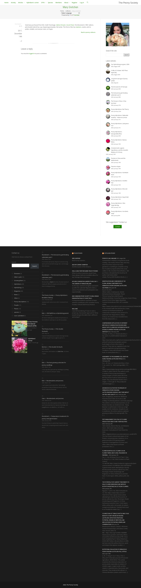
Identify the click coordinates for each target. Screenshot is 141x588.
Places (16, 309)
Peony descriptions (20, 302)
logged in (32, 53)
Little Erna (60, 351)
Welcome (75, 308)
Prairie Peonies (78, 253)
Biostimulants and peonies (55, 381)
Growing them (18, 280)
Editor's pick (18, 277)
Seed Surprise (76, 258)
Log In (82, 3)
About (66, 3)
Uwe (43, 398)
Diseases (17, 273)
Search (14, 262)
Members (58, 3)
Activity (13, 3)
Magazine (17, 291)
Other (16, 298)
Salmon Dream (60, 25)
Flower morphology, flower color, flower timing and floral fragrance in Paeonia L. (114, 453)
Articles (20, 3)
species (16, 312)
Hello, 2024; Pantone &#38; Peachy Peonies (85, 271)
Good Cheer (70, 25)
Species (50, 3)
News (16, 294)
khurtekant (45, 255)
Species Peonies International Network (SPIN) (32, 324)
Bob (43, 313)
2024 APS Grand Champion (80, 264)
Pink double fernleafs (56, 347)
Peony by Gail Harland (109, 258)
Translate (76, 15)
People (16, 305)
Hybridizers (17, 284)
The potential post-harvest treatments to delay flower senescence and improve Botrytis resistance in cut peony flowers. (115, 484)
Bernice (44, 347)
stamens (78, 27)
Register (74, 3)
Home (6, 3)
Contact (117, 227)
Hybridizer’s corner (32, 3)
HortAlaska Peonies (109, 253)
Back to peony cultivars (88, 32)
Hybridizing (17, 287)
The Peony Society (128, 2)
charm (51, 282)
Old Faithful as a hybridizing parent (58, 313)
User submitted (19, 316)
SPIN (43, 3)
